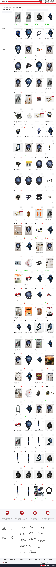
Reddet (48, 565)
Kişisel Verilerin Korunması (12, 559)
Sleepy (11, 537)
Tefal (11, 528)
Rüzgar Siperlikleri (4, 18)
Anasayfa (3, 7)
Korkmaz (11, 529)
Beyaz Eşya (3, 537)
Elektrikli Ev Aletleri (3, 540)
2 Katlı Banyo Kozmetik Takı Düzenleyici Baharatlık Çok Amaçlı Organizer (32, 528)
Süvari (11, 531)
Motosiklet (13, 7)
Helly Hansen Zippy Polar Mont (41, 535)
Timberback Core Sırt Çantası (40, 526)
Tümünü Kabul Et (43, 565)
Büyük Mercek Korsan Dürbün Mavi (41, 546)
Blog (45, 559)
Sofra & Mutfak (3, 528)
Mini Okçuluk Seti (39, 542)
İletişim (36, 559)
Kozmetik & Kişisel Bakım (4, 529)
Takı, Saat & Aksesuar (4, 539)
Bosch (11, 526)
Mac (11, 535)
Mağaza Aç (49, 0)
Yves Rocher (12, 536)
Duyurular (40, 559)
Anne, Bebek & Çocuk (4, 530)
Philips (11, 527)
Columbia (12, 539)
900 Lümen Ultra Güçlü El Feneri (41, 549)
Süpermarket (3, 531)
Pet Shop (2, 535)
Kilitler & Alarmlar (4, 15)
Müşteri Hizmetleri (45, 0)
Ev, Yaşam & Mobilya (4, 527)
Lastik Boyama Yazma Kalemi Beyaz (32, 546)
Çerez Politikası (21, 559)
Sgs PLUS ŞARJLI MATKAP (40, 539)
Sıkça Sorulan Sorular (29, 559)
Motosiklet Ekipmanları (19, 7)
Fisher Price (12, 540)
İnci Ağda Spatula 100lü (31, 533)
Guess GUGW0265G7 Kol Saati (41, 527)
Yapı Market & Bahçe (4, 536)
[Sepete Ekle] (21, 26)
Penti (11, 530)
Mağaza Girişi (52, 0)
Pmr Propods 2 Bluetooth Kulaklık (23, 529)
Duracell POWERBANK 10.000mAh (23, 534)
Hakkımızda (5, 559)
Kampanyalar (40, 0)
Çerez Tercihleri (50, 559)
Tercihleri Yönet (53, 565)
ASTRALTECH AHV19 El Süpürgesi (41, 538)
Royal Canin (12, 538)
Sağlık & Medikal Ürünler (4, 538)
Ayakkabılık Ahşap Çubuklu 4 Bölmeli (32, 526)
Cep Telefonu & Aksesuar (4, 526)
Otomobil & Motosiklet (8, 7)
